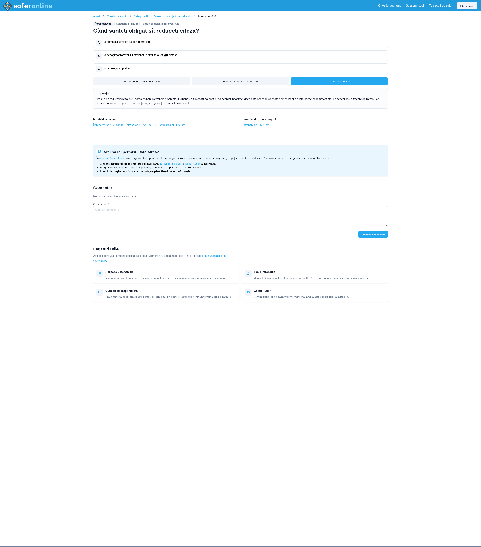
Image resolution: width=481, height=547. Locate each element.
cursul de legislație (171, 163)
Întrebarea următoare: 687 (238, 81)
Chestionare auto (117, 16)
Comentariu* (101, 204)
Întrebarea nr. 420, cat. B (108, 124)
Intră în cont (467, 6)
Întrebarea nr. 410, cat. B (173, 124)
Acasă (97, 16)
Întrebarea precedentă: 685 (144, 81)
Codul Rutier (192, 163)
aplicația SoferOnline (112, 158)
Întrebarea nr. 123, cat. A (257, 124)
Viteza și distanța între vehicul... (173, 16)
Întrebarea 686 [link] (207, 16)
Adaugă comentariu (373, 234)
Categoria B (141, 16)
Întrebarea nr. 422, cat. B (141, 124)
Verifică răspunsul (339, 81)
